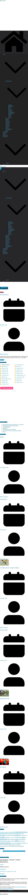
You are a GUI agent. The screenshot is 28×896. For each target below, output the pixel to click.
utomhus (18, 844)
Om (3, 164)
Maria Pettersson (11, 839)
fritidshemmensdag (4, 833)
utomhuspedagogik (4, 846)
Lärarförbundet (18, 837)
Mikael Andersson (4, 354)
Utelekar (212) (19, 382)
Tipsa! (4, 134)
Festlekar (7, 123)
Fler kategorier (8, 81)
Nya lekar (7, 118)
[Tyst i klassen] (4, 764)
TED (27, 843)
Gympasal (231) (5, 375)
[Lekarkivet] (14, 52)
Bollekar (7, 120)
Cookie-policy (3, 869)
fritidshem (24, 832)
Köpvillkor (2, 873)
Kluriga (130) (4, 380)
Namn (9, 108)
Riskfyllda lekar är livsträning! (9, 429)
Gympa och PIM (3, 629)
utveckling (11, 846)
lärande (13, 837)
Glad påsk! (5, 428)
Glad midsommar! (6, 426)
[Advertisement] (14, 16)
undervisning (8, 844)
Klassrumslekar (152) (6, 378)
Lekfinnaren (5, 131)
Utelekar (10, 117)
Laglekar (10, 104)
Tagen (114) (18, 380)
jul (23, 835)
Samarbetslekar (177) (20, 375)
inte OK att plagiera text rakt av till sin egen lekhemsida (13, 887)
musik (8, 841)
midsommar (22, 839)
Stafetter (10, 114)
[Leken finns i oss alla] (4, 696)
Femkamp (7, 128)
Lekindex (5, 132)
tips (0, 844)
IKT (21, 835)
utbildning (13, 844)
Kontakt (7, 163)
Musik (9, 107)
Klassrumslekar (8, 129)
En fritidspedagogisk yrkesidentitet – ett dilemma (13, 424)
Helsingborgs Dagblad (10, 835)
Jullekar (7, 126)
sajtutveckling (5, 843)
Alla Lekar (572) (5, 364)
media (16, 839)
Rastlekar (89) (19, 371)
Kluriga (7, 130)
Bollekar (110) (5, 368)
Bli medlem (5, 135)
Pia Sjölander (12, 841)
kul (1, 837)
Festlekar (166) (5, 371)
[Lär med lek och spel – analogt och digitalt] (4, 565)
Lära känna (7, 121)
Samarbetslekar (11, 112)
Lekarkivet (5, 851)
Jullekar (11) (4, 377)
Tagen (9, 115)
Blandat (7, 119)
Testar (4, 431)
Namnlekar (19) (19, 368)
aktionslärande (6, 832)
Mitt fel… (2, 436)
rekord (24, 841)
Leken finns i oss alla (4, 698)
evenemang (11, 832)
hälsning (17, 835)
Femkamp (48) (5, 370)
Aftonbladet (2, 832)
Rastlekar (10, 111)
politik (16, 841)
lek (3, 837)
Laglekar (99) (4, 382)
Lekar (4, 54)
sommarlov (23, 843)
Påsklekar (10, 109)
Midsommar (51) (20, 364)
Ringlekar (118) (19, 373)
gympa (2, 835)
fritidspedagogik (11, 833)
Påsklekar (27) (19, 370)
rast (21, 841)
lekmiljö (7, 837)
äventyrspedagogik (19, 846)
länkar (10, 837)
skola (15, 843)
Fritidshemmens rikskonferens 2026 (10, 425)
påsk (19, 841)
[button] (15, 79)
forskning (18, 832)
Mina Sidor (5, 136)
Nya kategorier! (3, 499)
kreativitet (25, 835)
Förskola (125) (5, 373)
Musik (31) (18, 366)
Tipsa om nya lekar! (6, 388)
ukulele (3, 844)
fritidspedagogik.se (20, 833)
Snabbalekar (10, 113)
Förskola (7, 124)
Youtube (2, 292)
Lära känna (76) (5, 384)
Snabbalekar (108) (20, 377)
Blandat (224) (5, 366)
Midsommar (10, 106)
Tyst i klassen (3, 767)
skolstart (18, 843)
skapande (12, 843)
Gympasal (7, 125)
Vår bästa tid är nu (4, 294)
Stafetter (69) (19, 378)
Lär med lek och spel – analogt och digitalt (12, 430)
